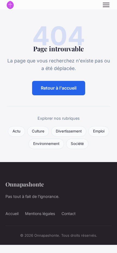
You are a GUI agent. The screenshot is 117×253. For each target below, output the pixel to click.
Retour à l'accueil (58, 88)
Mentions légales (40, 213)
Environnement (46, 143)
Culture (38, 131)
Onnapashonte (24, 184)
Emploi (98, 131)
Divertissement (69, 131)
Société (77, 143)
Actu (16, 131)
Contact (68, 213)
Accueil (12, 213)
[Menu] (106, 5)
